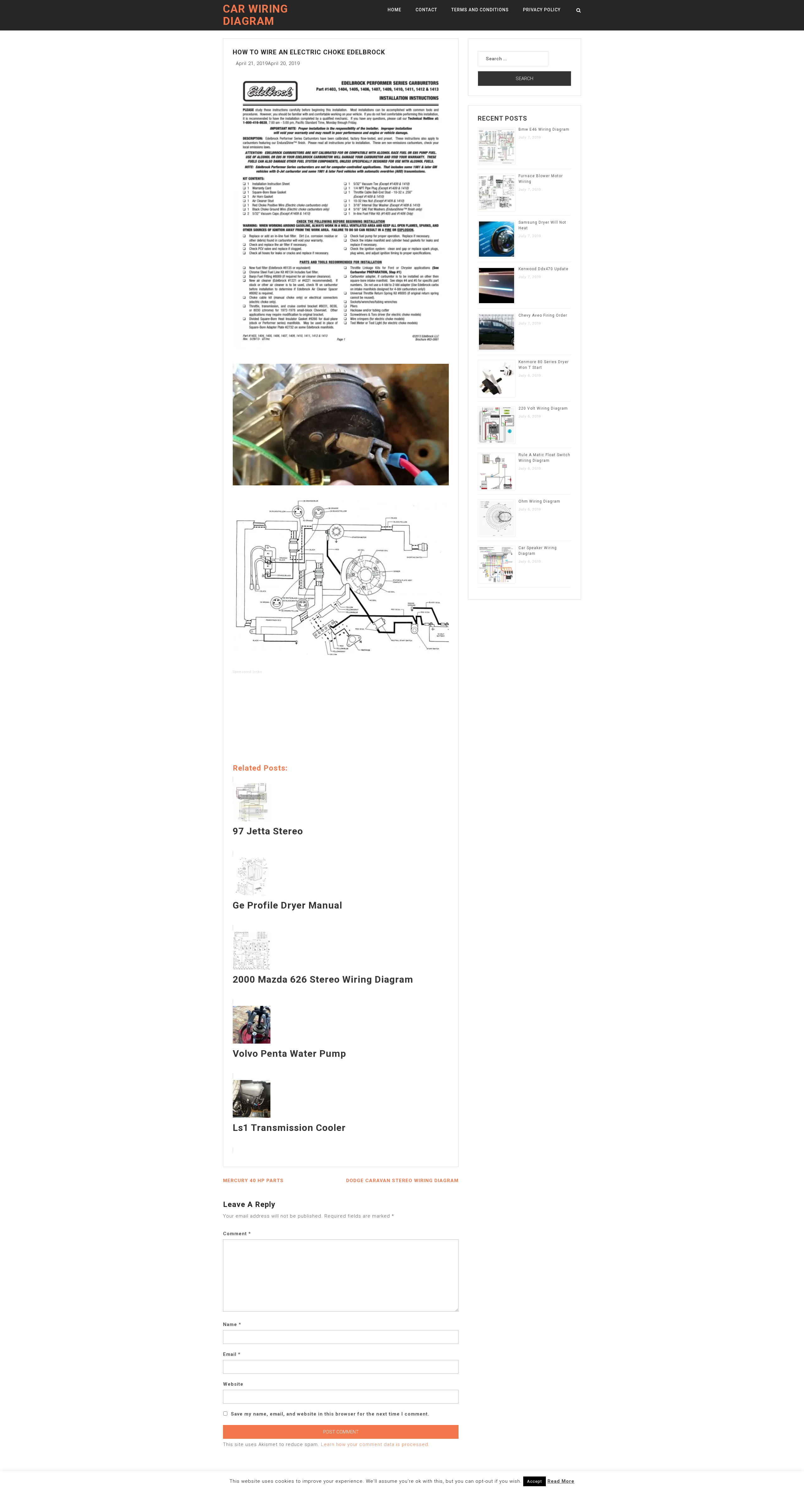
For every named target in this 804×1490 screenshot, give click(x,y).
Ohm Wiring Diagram (539, 501)
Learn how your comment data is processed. (375, 1444)
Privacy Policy (542, 9)
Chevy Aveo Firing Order (543, 315)
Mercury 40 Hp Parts (253, 1180)
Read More (560, 1481)
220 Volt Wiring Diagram (543, 408)
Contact (426, 9)
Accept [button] (534, 1481)
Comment (237, 1233)
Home (394, 9)
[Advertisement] (341, 720)
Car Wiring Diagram (255, 15)
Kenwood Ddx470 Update (543, 269)
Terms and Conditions (480, 9)
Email (232, 1354)
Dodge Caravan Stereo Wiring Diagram (402, 1180)
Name (232, 1324)
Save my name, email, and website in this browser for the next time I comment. (330, 1414)
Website (233, 1384)
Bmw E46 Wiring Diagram (544, 129)
